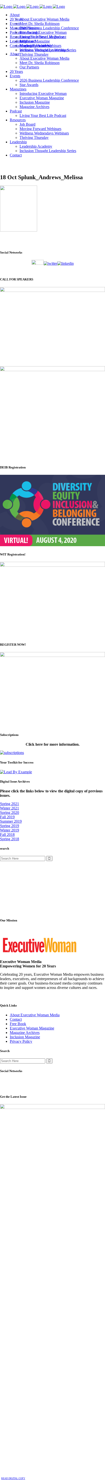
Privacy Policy (21, 1041)
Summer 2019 (11, 821)
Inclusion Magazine (25, 1037)
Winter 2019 (9, 830)
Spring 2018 (9, 839)
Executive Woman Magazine (32, 1028)
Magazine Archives (25, 1032)
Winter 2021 (9, 808)
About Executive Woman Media (35, 1015)
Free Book (18, 1024)
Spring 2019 (9, 826)
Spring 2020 (9, 812)
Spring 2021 (9, 804)
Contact (16, 1019)
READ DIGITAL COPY (13, 1478)
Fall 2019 (7, 817)
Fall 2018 (7, 834)
